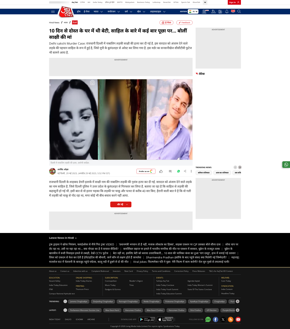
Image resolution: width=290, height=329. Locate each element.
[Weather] (213, 12)
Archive (91, 319)
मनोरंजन (111, 11)
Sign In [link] (232, 2)
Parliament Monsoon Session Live (84, 310)
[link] (237, 2)
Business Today (143, 2)
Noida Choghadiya (151, 301)
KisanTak (196, 2)
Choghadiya (219, 301)
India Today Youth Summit (167, 289)
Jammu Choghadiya (78, 301)
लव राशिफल (239, 172)
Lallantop (156, 2)
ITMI (51, 289)
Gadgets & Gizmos (113, 289)
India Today (97, 2)
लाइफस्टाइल (155, 11)
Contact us (64, 271)
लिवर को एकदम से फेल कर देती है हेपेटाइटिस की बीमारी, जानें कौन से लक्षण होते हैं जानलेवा (96, 257)
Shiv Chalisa (195, 310)
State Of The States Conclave (200, 289)
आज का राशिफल (222, 172)
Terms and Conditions (161, 271)
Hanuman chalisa (176, 310)
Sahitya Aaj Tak (162, 281)
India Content (226, 289)
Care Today (226, 281)
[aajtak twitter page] (223, 319)
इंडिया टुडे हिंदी (109, 2)
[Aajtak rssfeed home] (230, 319)
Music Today (110, 285)
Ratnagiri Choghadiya (128, 301)
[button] (240, 167)
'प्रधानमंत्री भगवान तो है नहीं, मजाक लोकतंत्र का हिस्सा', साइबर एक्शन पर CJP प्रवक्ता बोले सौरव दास (171, 244)
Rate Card (128, 271)
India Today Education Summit (169, 293)
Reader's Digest (136, 281)
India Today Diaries (84, 281)
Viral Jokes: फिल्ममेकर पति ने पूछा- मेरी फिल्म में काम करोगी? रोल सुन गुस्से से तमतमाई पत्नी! (181, 261)
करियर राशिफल (203, 172)
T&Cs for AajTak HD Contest (221, 271)
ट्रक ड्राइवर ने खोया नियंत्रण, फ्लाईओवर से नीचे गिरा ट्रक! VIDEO (83, 244)
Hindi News (54, 22)
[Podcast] (220, 11)
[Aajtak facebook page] (215, 319)
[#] (178, 172)
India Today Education (58, 285)
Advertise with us (80, 271)
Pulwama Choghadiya (174, 301)
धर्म (126, 11)
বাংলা (89, 2)
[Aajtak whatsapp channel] (208, 319)
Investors (117, 271)
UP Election (212, 310)
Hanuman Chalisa (133, 310)
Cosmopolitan (111, 281)
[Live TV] (233, 12)
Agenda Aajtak (194, 281)
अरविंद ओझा (62, 169)
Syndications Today (171, 326)
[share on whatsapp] (286, 164)
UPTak (176, 2)
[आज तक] (66, 12)
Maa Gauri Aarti (112, 310)
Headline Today (227, 293)
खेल (139, 11)
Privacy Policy (142, 271)
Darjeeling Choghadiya (103, 301)
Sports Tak (185, 2)
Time (131, 285)
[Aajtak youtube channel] (238, 319)
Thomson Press (82, 289)
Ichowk (79, 319)
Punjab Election (229, 310)
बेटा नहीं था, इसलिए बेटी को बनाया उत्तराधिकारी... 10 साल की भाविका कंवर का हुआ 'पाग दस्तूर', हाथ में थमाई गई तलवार (176, 253)
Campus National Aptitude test (62, 293)
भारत (96, 11)
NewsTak (167, 2)
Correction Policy (181, 271)
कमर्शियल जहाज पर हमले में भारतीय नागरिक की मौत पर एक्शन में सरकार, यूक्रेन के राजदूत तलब (173, 248)
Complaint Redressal (100, 271)
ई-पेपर (83, 2)
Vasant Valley (54, 281)
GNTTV (119, 2)
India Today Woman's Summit (200, 285)
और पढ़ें (120, 204)
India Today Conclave (165, 285)
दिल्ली (75, 22)
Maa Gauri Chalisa (155, 310)
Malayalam (129, 2)
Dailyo (68, 319)
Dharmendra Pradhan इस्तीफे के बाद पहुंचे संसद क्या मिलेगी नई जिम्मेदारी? (188, 257)
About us (52, 271)
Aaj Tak (75, 2)
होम (79, 11)
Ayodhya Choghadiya (199, 301)
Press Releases (198, 271)
